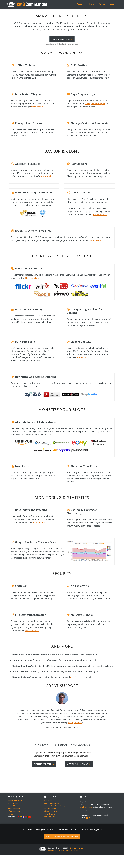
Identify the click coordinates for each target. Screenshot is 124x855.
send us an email (86, 807)
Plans (91, 4)
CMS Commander (77, 848)
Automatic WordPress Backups (55, 806)
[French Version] (23, 816)
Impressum (52, 850)
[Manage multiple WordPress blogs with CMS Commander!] (26, 4)
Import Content (49, 814)
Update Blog (12, 806)
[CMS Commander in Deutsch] (19, 816)
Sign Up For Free (44, 764)
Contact (10, 814)
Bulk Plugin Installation (52, 803)
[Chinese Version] (30, 816)
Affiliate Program (14, 811)
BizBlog (20, 806)
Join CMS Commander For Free (62, 836)
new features (76, 677)
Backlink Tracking (50, 816)
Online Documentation (16, 808)
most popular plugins (95, 103)
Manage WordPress (15, 800)
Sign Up (102, 4)
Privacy (61, 850)
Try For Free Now (62, 39)
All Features (48, 800)
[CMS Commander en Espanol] (21, 816)
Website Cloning (50, 808)
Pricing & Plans (13, 803)
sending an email (75, 722)
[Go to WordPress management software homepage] (42, 850)
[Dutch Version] (26, 816)
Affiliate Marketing (50, 811)
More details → (38, 106)
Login (112, 4)
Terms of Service (72, 850)
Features (81, 4)
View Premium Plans (79, 764)
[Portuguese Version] (28, 816)
